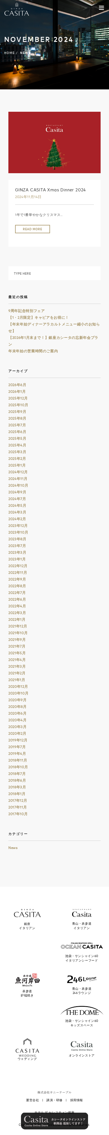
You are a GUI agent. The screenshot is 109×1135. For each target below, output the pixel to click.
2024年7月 (17, 498)
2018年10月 (18, 767)
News (13, 847)
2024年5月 (17, 505)
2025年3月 (17, 451)
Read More (32, 229)
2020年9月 (17, 700)
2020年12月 (18, 686)
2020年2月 (17, 733)
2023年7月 (17, 545)
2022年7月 (17, 592)
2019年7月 (17, 746)
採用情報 (76, 1100)
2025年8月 (17, 418)
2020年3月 (17, 726)
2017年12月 (17, 800)
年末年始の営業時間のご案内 (33, 351)
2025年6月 (17, 431)
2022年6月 (17, 599)
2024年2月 (17, 519)
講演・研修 (54, 1100)
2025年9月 (17, 411)
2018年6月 (17, 780)
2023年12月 (18, 525)
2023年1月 (17, 559)
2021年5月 (17, 653)
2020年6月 (17, 713)
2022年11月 (17, 572)
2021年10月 (18, 632)
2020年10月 (18, 693)
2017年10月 (18, 814)
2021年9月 (17, 639)
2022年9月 (17, 579)
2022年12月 (17, 565)
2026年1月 (17, 391)
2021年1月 (16, 679)
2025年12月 (18, 398)
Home (9, 53)
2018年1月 (17, 793)
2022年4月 (17, 606)
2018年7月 (17, 773)
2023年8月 (17, 539)
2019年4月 (17, 753)
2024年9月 (17, 492)
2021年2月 (17, 673)
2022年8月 (17, 586)
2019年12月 (17, 740)
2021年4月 (17, 659)
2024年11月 (17, 478)
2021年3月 (17, 666)
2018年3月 (17, 787)
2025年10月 (18, 405)
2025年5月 (17, 438)
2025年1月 (17, 465)
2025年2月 (17, 458)
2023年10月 (18, 532)
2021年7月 (17, 646)
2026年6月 (17, 384)
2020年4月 (17, 720)
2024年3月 (17, 512)
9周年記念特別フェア (26, 310)
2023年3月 (17, 552)
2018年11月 (17, 760)
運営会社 (32, 1100)
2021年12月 (17, 626)
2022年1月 (17, 619)
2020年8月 (17, 706)
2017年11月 (17, 807)
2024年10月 (18, 485)
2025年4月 (17, 445)
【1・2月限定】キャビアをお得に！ (38, 317)
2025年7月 (17, 425)
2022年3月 (17, 612)
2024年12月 (18, 472)
